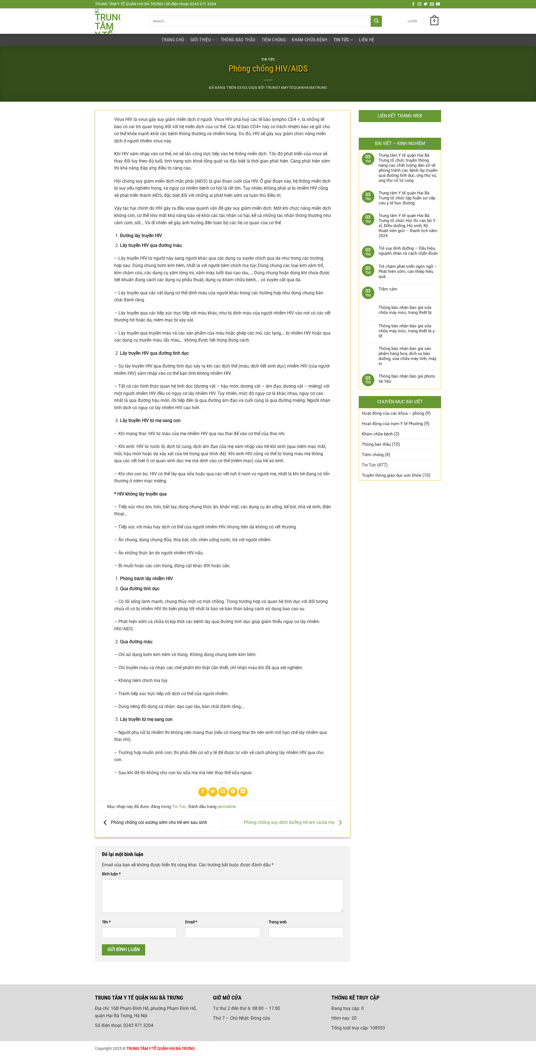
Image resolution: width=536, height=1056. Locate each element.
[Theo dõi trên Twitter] (426, 4)
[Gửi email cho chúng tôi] (432, 4)
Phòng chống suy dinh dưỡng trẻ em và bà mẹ (290, 822)
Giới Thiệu (200, 39)
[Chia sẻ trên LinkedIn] (243, 792)
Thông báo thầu (238, 39)
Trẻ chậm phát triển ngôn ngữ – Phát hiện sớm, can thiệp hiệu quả (408, 271)
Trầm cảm (388, 289)
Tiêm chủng (274, 39)
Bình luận (111, 874)
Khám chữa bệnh (309, 39)
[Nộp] (376, 21)
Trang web (278, 922)
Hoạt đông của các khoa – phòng (393, 413)
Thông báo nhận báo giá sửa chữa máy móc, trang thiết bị (405, 310)
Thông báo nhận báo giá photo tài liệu (407, 379)
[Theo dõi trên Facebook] (413, 4)
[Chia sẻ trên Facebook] (202, 792)
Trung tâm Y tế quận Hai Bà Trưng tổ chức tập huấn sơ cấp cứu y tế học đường (407, 198)
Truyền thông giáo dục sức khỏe (391, 475)
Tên (106, 922)
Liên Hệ (366, 39)
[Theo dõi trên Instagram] (420, 4)
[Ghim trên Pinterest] (233, 792)
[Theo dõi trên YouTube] (438, 4)
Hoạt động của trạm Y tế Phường (392, 423)
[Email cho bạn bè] (223, 792)
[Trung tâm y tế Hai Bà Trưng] (118, 21)
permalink (226, 806)
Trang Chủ (173, 39)
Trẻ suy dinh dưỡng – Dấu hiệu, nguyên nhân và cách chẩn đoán (408, 251)
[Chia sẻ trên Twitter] (212, 792)
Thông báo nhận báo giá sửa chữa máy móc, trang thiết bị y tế (407, 331)
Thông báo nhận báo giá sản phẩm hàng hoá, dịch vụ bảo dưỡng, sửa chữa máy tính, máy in (407, 356)
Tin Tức (341, 39)
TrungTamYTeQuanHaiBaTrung (296, 87)
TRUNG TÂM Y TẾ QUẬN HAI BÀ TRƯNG (160, 1048)
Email (191, 922)
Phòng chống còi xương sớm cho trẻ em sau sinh (158, 822)
